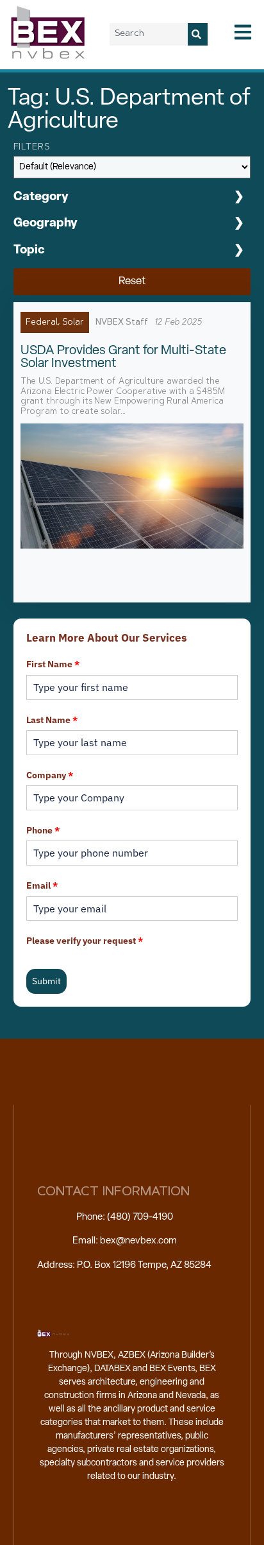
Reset (132, 281)
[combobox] (149, 34)
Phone (43, 830)
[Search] (198, 34)
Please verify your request (84, 940)
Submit (46, 981)
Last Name (52, 720)
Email (42, 885)
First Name (52, 664)
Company (49, 775)
